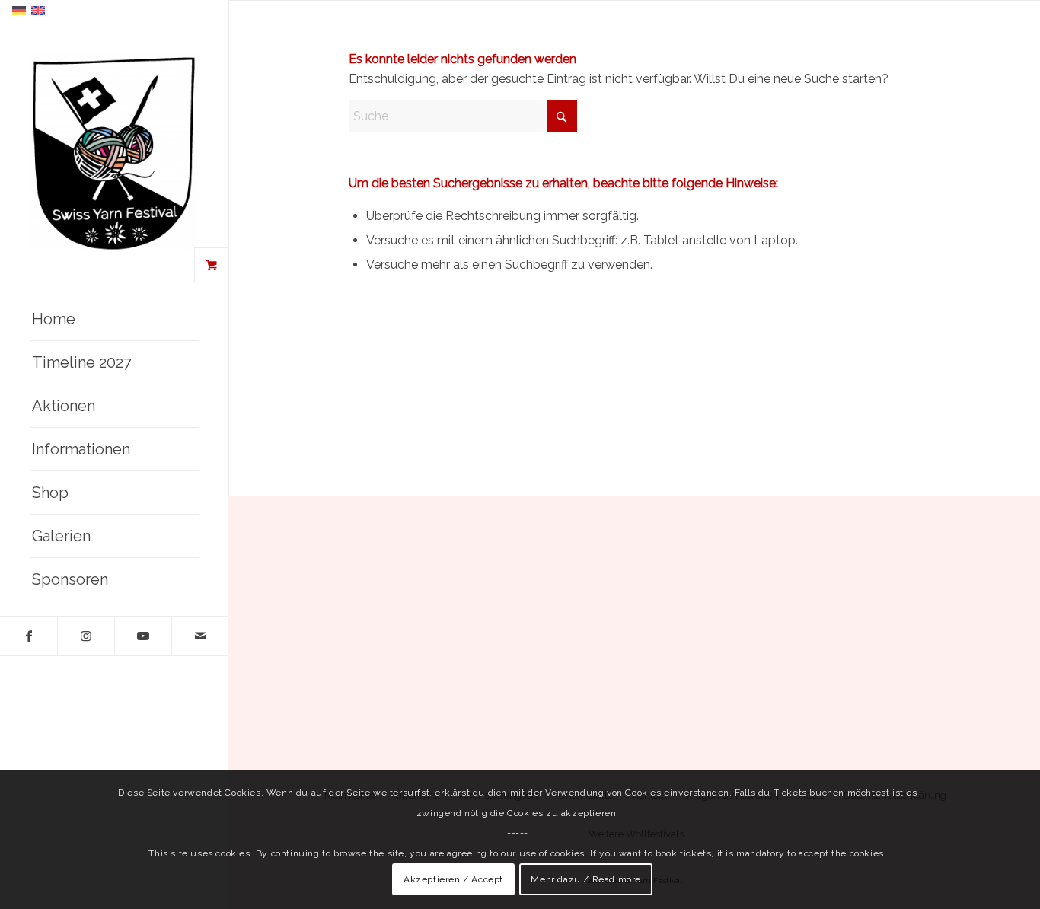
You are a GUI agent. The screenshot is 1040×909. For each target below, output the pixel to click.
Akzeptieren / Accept (453, 879)
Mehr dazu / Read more (586, 879)
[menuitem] (114, 319)
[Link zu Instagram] (85, 636)
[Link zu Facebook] (28, 636)
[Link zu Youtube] (142, 636)
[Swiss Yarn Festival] (114, 152)
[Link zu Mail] (199, 636)
